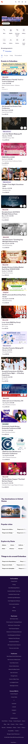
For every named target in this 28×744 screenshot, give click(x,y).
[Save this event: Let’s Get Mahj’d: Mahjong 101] (21, 128)
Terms (18, 727)
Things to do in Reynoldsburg (9, 561)
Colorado (20, 548)
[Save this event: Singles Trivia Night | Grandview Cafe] (21, 178)
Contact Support (14, 693)
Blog (5, 724)
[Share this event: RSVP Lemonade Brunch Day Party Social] (25, 288)
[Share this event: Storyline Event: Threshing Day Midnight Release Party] (25, 233)
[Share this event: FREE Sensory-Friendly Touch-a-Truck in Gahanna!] (25, 73)
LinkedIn (14, 706)
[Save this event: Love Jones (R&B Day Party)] (21, 316)
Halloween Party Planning (14, 638)
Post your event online (14, 648)
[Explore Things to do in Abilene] (14, 529)
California (20, 545)
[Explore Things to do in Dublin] (14, 564)
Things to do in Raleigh (7, 532)
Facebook (14, 703)
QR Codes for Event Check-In (14, 644)
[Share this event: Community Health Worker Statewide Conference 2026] (24, 420)
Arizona (12, 545)
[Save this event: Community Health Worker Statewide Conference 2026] (21, 420)
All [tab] (1, 55)
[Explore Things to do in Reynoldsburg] (17, 561)
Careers (12, 724)
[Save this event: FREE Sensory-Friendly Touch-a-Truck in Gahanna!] (21, 73)
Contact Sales (14, 697)
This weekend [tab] (18, 55)
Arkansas (11, 548)
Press (17, 724)
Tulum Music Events (14, 662)
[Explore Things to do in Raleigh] (14, 532)
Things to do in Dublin (7, 565)
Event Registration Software (14, 600)
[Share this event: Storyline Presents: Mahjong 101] (25, 342)
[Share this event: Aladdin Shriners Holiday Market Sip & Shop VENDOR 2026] (24, 261)
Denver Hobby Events (14, 666)
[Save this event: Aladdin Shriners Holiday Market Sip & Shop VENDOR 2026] (21, 261)
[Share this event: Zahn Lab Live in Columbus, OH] (25, 394)
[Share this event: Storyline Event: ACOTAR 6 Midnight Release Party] (24, 206)
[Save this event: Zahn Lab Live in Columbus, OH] (21, 394)
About (23, 721)
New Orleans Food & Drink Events (14, 656)
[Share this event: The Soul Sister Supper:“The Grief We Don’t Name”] (24, 473)
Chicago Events (14, 675)
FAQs (14, 607)
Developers (9, 727)
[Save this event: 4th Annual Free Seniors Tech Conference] (21, 102)
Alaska (3, 548)
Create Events (14, 581)
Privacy (23, 727)
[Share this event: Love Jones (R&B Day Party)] (24, 316)
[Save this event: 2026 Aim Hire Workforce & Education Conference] (21, 448)
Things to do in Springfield (8, 568)
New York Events (14, 672)
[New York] (10, 517)
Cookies (17, 730)
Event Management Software (14, 635)
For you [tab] (6, 55)
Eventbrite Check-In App (14, 594)
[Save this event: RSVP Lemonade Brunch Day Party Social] (21, 288)
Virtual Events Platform (14, 641)
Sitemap (14, 610)
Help (8, 724)
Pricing (14, 584)
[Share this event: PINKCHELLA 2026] (24, 153)
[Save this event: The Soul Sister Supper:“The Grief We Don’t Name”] (21, 473)
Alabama (4, 545)
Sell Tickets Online (14, 618)
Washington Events (14, 685)
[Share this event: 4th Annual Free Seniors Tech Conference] (24, 102)
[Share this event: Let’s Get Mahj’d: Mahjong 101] (25, 128)
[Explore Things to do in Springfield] (16, 568)
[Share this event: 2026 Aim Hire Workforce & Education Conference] (25, 448)
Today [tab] (11, 55)
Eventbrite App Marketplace (14, 597)
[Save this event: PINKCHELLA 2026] (21, 153)
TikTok (14, 713)
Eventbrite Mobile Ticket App (14, 591)
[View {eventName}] (14, 69)
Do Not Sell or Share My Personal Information (14, 737)
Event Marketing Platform (14, 587)
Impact (21, 724)
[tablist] (11, 56)
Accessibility (11, 730)
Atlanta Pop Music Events (14, 669)
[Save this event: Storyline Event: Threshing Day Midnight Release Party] (21, 233)
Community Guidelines (14, 604)
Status (14, 727)
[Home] (2, 2)
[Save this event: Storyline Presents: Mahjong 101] (21, 342)
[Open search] (15, 2)
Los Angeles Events (14, 682)
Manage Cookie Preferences (13, 734)
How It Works (4, 721)
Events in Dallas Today (14, 679)
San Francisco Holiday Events (14, 659)
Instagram (14, 710)
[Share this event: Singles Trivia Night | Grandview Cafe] (25, 178)
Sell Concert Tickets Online (14, 625)
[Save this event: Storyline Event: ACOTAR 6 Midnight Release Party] (21, 206)
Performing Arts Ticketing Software (14, 622)
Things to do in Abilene (7, 529)
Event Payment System (14, 628)
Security (3, 727)
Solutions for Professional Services (14, 631)
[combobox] (13, 51)
